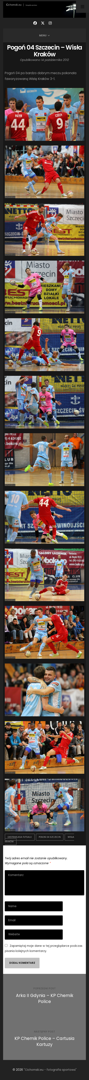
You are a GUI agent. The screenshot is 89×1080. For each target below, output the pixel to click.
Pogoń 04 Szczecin (50, 837)
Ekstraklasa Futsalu (20, 837)
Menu (43, 35)
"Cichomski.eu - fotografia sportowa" (50, 1070)
